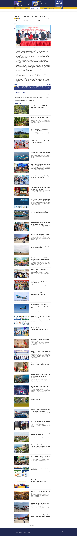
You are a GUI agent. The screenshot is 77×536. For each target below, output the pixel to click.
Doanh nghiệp (27, 8)
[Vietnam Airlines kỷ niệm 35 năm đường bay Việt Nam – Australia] (21, 355)
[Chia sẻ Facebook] (15, 23)
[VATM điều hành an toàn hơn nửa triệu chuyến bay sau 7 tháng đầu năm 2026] (21, 203)
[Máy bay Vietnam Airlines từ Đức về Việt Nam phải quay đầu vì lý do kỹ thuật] (21, 308)
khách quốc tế (30, 87)
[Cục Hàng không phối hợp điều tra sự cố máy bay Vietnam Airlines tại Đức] (21, 296)
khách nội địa (36, 87)
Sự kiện (21, 8)
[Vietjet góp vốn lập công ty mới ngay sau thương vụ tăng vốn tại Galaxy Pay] (21, 238)
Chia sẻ (15, 84)
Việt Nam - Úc (33, 86)
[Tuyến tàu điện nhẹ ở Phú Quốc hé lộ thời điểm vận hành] (21, 402)
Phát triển (25, 87)
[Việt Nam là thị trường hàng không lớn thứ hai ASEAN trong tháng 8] (21, 413)
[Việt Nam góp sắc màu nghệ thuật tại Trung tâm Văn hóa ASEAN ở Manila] (21, 331)
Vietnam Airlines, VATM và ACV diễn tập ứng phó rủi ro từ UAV (24, 100)
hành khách (16, 88)
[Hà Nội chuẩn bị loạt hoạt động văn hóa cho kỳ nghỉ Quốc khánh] (21, 144)
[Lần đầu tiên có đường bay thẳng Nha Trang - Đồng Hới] (21, 285)
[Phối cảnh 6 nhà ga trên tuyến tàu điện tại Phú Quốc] (21, 495)
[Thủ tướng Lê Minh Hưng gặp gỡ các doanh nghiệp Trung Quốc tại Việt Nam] (35, 3)
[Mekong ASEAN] (59, 3)
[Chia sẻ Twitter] (15, 26)
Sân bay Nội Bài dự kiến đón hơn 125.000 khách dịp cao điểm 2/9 (25, 94)
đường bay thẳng (27, 86)
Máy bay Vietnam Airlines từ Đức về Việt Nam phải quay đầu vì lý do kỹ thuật (39, 306)
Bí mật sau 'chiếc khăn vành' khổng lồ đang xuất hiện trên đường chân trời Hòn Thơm (40, 259)
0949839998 (64, 533)
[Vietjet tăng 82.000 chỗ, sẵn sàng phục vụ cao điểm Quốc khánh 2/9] (21, 343)
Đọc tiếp (18, 103)
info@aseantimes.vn (65, 532)
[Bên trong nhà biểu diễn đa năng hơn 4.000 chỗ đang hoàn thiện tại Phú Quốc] (21, 448)
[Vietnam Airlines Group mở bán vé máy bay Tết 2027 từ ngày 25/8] (21, 226)
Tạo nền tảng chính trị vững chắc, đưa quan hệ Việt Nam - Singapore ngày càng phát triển (25, 4)
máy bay (43, 87)
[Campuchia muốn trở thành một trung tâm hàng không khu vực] (21, 437)
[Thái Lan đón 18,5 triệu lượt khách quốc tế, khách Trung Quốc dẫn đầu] (21, 460)
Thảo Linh (49, 84)
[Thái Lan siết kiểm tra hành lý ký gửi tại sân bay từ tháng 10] (21, 425)
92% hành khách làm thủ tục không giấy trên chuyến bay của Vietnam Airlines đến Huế (28, 97)
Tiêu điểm (20, 1)
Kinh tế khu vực (51, 8)
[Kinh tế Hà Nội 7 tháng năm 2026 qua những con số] (21, 472)
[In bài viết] (15, 29)
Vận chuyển (47, 87)
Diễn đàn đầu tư (44, 8)
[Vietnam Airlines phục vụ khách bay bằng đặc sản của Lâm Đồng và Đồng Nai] (21, 121)
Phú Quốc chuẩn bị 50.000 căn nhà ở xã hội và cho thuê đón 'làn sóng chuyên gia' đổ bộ (40, 376)
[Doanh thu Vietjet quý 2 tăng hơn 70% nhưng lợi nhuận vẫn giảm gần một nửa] (21, 518)
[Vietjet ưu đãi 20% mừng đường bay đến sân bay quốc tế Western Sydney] (21, 367)
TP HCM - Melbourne (39, 86)
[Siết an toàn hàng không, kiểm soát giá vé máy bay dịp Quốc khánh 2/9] (21, 180)
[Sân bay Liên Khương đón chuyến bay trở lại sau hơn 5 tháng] (21, 250)
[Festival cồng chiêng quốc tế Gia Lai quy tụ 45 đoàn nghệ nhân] (21, 168)
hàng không (16, 18)
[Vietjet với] (21, 390)
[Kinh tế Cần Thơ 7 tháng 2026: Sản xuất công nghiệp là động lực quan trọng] (21, 320)
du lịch (15, 87)
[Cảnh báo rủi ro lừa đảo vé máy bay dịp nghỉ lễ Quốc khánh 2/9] (21, 156)
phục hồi (21, 87)
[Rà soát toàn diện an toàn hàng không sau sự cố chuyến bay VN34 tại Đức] (21, 215)
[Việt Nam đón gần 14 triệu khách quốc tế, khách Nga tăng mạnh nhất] (21, 507)
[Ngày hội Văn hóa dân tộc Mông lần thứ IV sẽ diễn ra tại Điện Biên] (21, 191)
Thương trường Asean (35, 8)
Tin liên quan (20, 92)
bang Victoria (46, 86)
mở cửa (18, 87)
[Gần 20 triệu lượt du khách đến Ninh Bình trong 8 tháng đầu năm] (21, 109)
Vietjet (20, 18)
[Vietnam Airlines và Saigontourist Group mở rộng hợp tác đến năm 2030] (21, 483)
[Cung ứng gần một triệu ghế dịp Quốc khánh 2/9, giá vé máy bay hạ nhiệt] (21, 273)
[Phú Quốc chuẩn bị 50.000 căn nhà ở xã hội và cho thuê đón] (21, 378)
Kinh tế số (57, 8)
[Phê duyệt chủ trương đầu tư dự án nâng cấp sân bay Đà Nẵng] (21, 133)
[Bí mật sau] (21, 261)
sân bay (40, 87)
